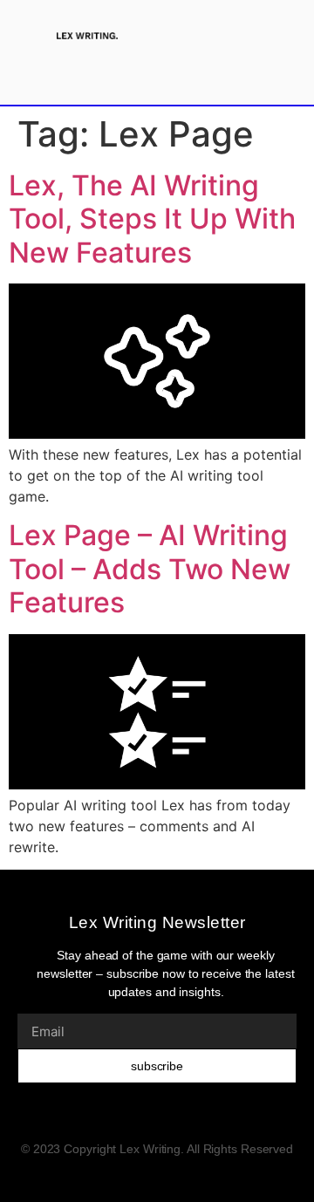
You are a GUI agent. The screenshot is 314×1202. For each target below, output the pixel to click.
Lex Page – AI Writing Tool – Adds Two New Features (149, 568)
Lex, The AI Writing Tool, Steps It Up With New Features (152, 219)
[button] (242, 34)
